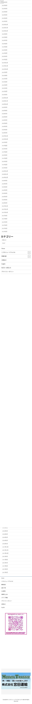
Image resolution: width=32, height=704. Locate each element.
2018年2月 (5, 540)
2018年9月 (4, 180)
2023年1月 (4, 21)
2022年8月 (4, 37)
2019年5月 (4, 155)
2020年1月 (4, 132)
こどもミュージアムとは (7, 581)
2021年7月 (4, 78)
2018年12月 (5, 171)
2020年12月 (5, 97)
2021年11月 (5, 65)
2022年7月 (4, 40)
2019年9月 (4, 142)
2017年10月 (5, 553)
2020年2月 (4, 129)
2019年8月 (4, 145)
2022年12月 (5, 24)
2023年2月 (4, 18)
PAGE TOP (29, 681)
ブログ (3, 243)
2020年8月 (4, 110)
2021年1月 (4, 94)
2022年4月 (4, 50)
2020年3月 (4, 126)
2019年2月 (4, 164)
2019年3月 (4, 161)
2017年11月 (5, 550)
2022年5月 (4, 46)
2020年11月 (5, 101)
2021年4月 (4, 85)
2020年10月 (5, 104)
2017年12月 (5, 546)
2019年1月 (4, 167)
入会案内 (3, 591)
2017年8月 (5, 559)
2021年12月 (5, 62)
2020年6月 (4, 116)
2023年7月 (4, 2)
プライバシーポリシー (6, 600)
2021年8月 (4, 75)
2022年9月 (4, 34)
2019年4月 (4, 158)
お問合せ (3, 604)
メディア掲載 (4, 597)
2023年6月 (4, 5)
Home (2, 578)
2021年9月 (4, 72)
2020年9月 (4, 107)
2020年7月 (4, 113)
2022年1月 (4, 59)
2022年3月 (4, 53)
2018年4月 (5, 534)
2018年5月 (5, 531)
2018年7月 (4, 183)
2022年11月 (5, 27)
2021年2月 (4, 91)
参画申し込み (4, 594)
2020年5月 (4, 120)
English (3, 607)
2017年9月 (5, 556)
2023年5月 (4, 8)
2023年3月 (4, 15)
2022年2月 (4, 56)
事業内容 (3, 584)
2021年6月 (4, 81)
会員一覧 (3, 587)
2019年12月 (5, 136)
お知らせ (4, 240)
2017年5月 (5, 569)
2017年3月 (5, 572)
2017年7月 (5, 562)
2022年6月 (4, 43)
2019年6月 (4, 152)
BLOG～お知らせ (6, 267)
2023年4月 (4, 11)
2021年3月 (4, 88)
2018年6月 (5, 527)
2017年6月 (5, 566)
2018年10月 (5, 177)
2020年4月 (4, 123)
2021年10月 (5, 69)
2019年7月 (4, 148)
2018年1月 (5, 543)
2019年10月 (5, 139)
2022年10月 (5, 30)
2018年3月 (5, 537)
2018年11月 (5, 174)
